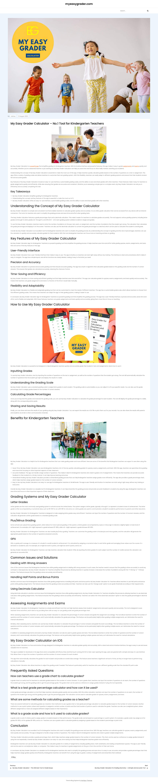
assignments (127, 166)
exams (137, 166)
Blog (14, 757)
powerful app (34, 166)
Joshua (13, 116)
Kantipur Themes (86, 780)
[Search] (147, 11)
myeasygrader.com (79, 4)
